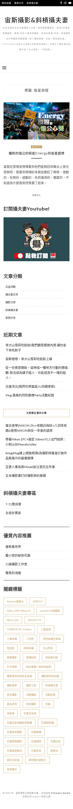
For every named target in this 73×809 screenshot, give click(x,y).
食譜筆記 (12, 769)
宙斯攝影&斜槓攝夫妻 (37, 20)
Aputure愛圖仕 (15, 601)
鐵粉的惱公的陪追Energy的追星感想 (36, 153)
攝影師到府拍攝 (50, 676)
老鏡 (47, 703)
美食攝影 (31, 703)
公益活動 (10, 286)
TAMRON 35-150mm (19, 629)
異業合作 (18, 3)
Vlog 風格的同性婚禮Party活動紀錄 (29, 395)
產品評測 (12, 703)
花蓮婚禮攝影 (14, 741)
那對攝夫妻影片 (37, 759)
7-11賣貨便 (13, 504)
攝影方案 (10, 302)
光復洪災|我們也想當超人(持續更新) (30, 386)
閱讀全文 (36, 195)
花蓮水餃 (55, 741)
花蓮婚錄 (36, 741)
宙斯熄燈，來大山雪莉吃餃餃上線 (28, 359)
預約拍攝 (6, 3)
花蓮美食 (36, 750)
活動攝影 (31, 694)
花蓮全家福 (30, 713)
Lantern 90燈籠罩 (50, 610)
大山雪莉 (48, 648)
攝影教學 (12, 685)
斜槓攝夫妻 (32, 3)
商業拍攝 (29, 648)
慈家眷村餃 (51, 657)
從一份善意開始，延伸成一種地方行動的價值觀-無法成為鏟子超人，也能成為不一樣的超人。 (36, 372)
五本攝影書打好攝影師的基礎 (25, 475)
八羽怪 (30, 638)
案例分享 (10, 317)
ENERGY (37, 601)
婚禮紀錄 (31, 657)
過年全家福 (13, 759)
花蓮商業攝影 (14, 731)
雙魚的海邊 (13, 573)
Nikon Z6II (13, 620)
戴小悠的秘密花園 (17, 555)
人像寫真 (46, 629)
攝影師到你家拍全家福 (19, 676)
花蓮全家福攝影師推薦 (19, 722)
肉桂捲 (10, 713)
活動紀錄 (50, 694)
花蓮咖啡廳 (47, 722)
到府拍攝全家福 (52, 638)
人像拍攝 (12, 638)
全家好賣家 (13, 513)
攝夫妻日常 (36, 147)
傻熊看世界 (13, 546)
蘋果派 (54, 750)
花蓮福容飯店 (14, 750)
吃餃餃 (10, 648)
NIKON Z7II (34, 620)
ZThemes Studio (60, 793)
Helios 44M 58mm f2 (19, 610)
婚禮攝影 (12, 657)
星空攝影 (12, 694)
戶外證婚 (12, 666)
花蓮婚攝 (36, 731)
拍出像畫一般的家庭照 (38, 666)
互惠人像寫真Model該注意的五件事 (30, 467)
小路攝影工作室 (16, 564)
